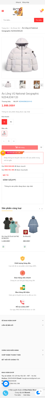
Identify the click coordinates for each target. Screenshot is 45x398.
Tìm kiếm (39, 20)
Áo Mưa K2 (27, 236)
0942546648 (12, 378)
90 (4, 122)
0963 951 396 (9, 170)
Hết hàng (21, 147)
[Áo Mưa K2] (33, 224)
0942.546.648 (9, 166)
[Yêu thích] (41, 147)
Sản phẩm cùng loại (12, 208)
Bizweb (27, 392)
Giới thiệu (26, 395)
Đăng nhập (25, 2)
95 (11, 122)
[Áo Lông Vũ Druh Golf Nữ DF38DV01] (12, 224)
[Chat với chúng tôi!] (6, 383)
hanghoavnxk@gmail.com (31, 378)
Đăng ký (18, 2)
